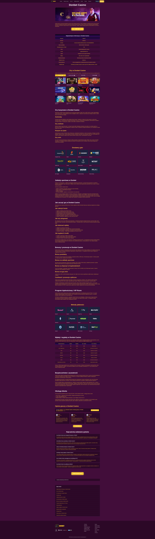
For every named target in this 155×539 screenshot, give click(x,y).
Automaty (93, 75)
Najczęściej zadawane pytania (61, 515)
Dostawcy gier (58, 495)
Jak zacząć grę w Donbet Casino (61, 499)
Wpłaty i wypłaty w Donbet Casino (61, 507)
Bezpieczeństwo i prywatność (61, 509)
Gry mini (82, 75)
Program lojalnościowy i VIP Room (62, 503)
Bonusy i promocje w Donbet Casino (62, 501)
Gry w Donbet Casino (59, 491)
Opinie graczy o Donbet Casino (61, 513)
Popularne (59, 75)
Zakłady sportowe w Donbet (60, 497)
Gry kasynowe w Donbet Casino (61, 493)
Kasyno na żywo (71, 75)
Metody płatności (59, 505)
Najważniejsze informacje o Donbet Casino (63, 489)
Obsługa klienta (58, 511)
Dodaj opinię (95, 410)
